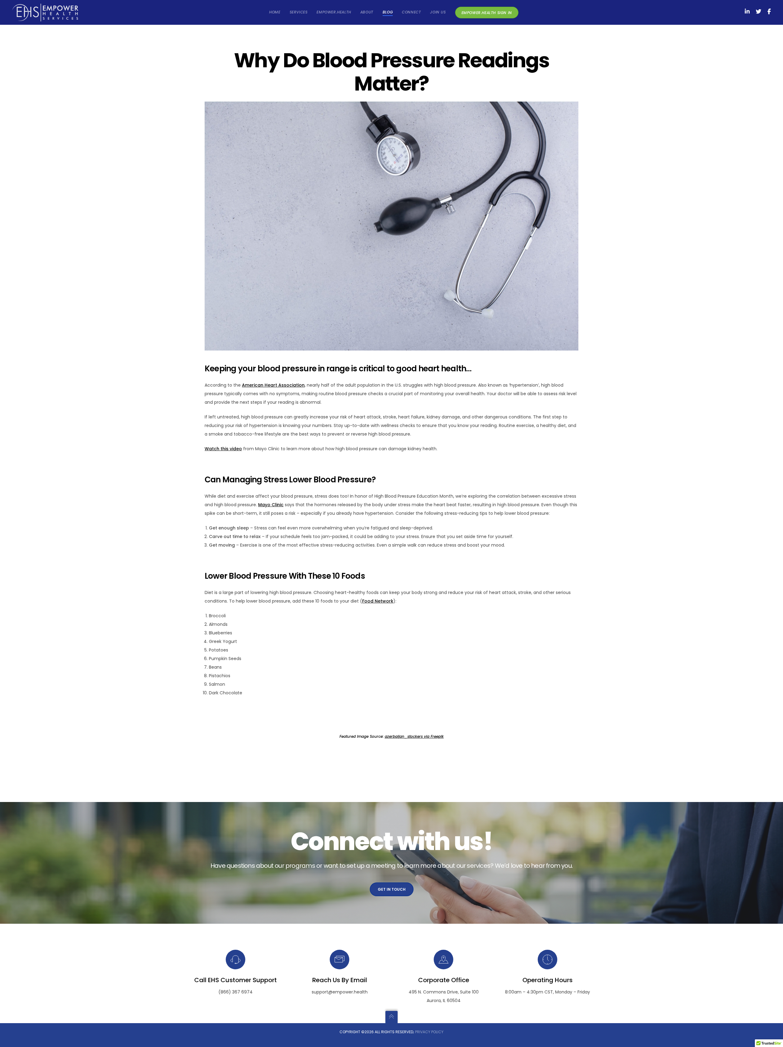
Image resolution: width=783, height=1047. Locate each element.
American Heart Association (273, 385)
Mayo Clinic (271, 505)
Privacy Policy (429, 1031)
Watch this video (223, 449)
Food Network (377, 601)
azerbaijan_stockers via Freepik (414, 736)
